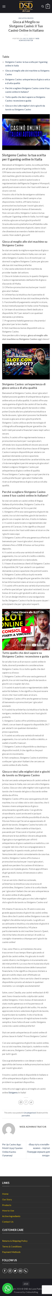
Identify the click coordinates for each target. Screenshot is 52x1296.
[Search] (42, 6)
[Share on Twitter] (31, 1102)
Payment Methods (11, 1252)
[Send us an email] (20, 1270)
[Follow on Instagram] (10, 1270)
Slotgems (13, 1092)
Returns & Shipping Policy (14, 1240)
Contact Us (7, 1221)
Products (6, 1205)
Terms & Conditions (12, 1246)
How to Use (8, 1210)
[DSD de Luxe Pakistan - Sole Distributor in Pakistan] (26, 6)
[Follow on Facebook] (4, 1270)
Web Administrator (29, 39)
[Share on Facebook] (26, 1102)
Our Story (7, 1199)
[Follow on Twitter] (15, 1270)
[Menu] (4, 6)
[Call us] (25, 1270)
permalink (26, 1115)
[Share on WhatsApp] (20, 1102)
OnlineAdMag (32, 1292)
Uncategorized (26, 18)
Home (5, 1193)
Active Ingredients (11, 1216)
